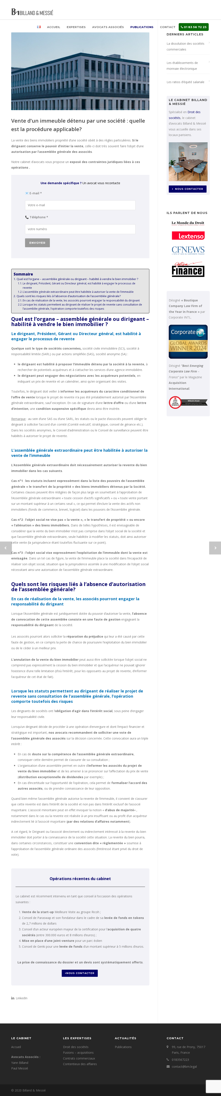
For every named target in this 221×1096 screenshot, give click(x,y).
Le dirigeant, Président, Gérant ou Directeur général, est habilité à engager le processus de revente (79, 285)
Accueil (53, 27)
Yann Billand (19, 1063)
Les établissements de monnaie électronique (182, 66)
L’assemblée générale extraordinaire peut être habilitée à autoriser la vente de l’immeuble (78, 292)
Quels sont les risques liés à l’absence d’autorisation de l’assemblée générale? (69, 296)
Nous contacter (80, 973)
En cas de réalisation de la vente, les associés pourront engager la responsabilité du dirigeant (81, 300)
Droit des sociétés (75, 1047)
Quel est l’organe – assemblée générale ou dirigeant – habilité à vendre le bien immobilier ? (77, 279)
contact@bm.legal (184, 1066)
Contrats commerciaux (79, 1058)
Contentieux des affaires (80, 1064)
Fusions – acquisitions (78, 1052)
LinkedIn (21, 998)
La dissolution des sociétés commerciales (185, 46)
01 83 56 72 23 (195, 27)
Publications (141, 27)
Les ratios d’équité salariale (185, 82)
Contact (167, 27)
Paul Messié (19, 1068)
